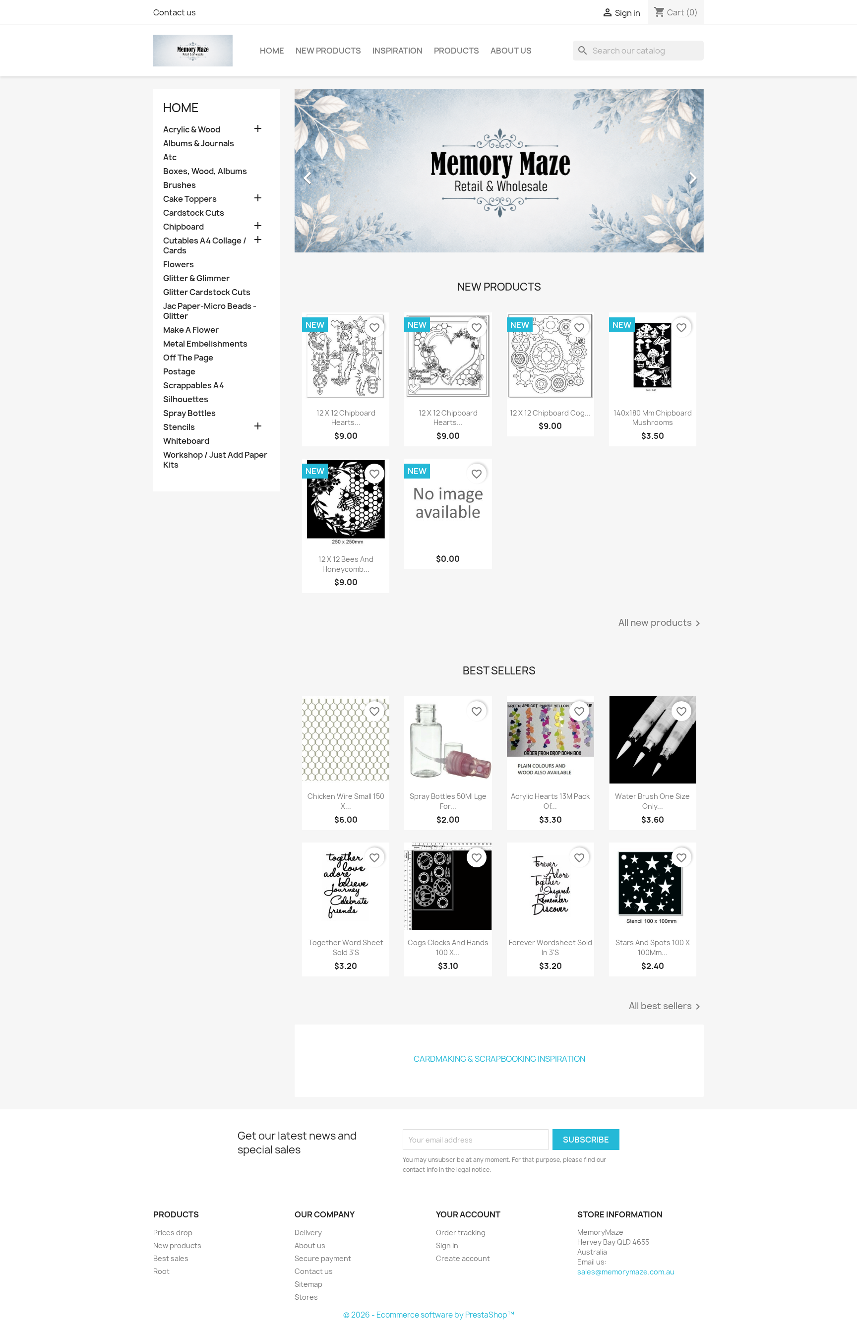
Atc (170, 157)
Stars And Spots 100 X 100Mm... (652, 947)
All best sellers (666, 1007)
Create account (463, 1258)
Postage (179, 371)
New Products (328, 50)
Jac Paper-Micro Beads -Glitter (209, 311)
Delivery (308, 1232)
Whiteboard (186, 441)
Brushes (179, 185)
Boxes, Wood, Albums (205, 171)
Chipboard (183, 227)
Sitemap (308, 1284)
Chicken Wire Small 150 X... (345, 801)
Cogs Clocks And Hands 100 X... (448, 947)
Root (161, 1271)
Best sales (170, 1258)
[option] (499, 173)
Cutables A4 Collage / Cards (204, 246)
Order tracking (461, 1232)
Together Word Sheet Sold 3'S (345, 947)
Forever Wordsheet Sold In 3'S (550, 947)
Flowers (178, 264)
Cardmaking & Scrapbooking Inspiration (499, 1058)
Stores (306, 1297)
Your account (468, 1214)
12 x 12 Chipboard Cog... (550, 413)
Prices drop (172, 1232)
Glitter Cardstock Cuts (206, 292)
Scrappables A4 (193, 385)
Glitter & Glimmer (196, 278)
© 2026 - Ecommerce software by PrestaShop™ (428, 1315)
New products (177, 1245)
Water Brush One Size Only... (652, 801)
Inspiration (397, 50)
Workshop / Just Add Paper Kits (215, 460)
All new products (661, 623)
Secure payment (323, 1258)
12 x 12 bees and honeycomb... (345, 564)
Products (456, 50)
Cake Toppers (190, 199)
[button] (325, 173)
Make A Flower (191, 330)
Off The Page (188, 358)
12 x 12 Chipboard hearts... (345, 417)
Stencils (179, 427)
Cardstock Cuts (193, 213)
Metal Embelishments (205, 344)
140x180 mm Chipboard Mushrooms (652, 417)
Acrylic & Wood (191, 129)
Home (272, 50)
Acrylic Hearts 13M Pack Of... (550, 801)
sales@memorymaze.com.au (625, 1271)
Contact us (174, 12)
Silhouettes (185, 399)
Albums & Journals (198, 143)
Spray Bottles (189, 413)
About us (511, 50)
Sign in (447, 1245)
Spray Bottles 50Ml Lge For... (448, 801)
